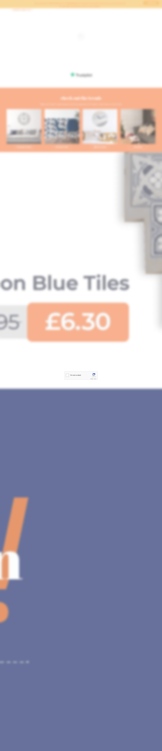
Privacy (91, 378)
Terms (95, 378)
